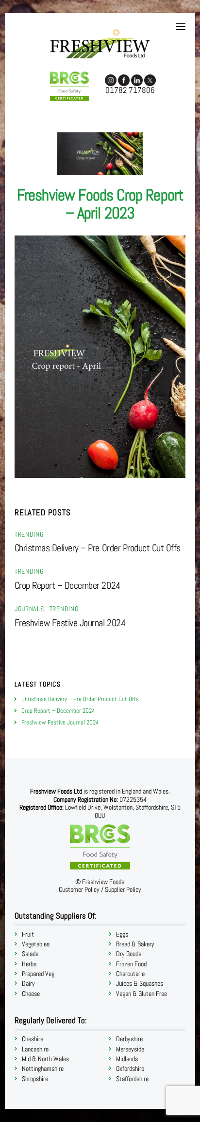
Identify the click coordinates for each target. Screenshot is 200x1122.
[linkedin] (137, 79)
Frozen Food (131, 964)
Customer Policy (79, 890)
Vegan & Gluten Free (141, 994)
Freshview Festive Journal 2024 (70, 623)
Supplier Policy (123, 890)
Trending (29, 534)
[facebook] (124, 79)
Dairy (28, 983)
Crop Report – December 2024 (67, 585)
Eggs (122, 934)
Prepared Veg (38, 974)
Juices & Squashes (139, 983)
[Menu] (180, 26)
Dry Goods (128, 954)
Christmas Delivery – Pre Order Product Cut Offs (98, 548)
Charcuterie (130, 974)
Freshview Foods (103, 882)
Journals (29, 609)
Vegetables (36, 944)
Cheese (31, 994)
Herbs (29, 964)
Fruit (28, 934)
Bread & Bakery (135, 944)
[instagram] (111, 79)
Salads (30, 954)
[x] (150, 79)
